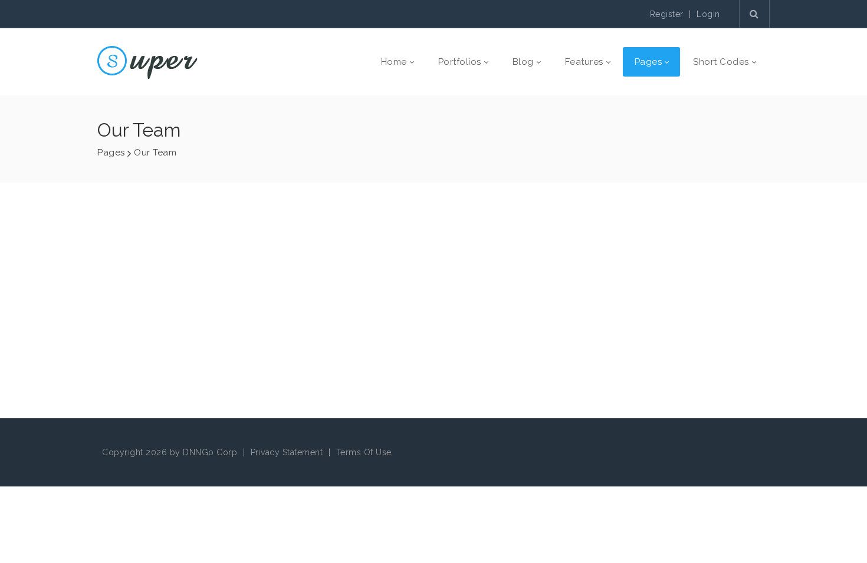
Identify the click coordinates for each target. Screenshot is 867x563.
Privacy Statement (287, 452)
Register (667, 14)
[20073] (147, 62)
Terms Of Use (364, 452)
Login (708, 14)
